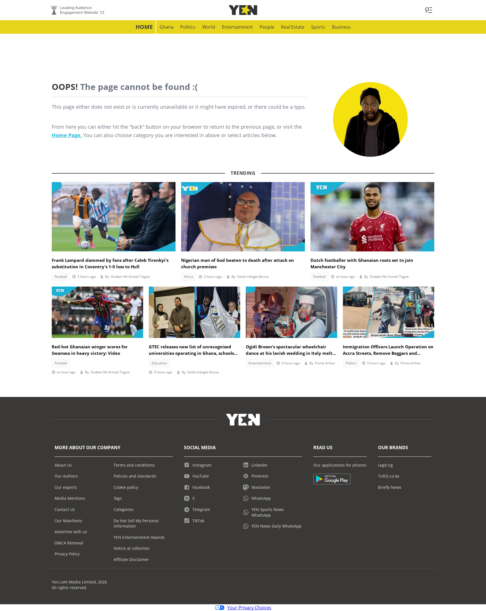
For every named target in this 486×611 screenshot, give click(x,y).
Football (61, 276)
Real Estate (292, 27)
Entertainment (237, 27)
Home (144, 27)
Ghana (166, 27)
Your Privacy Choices (249, 608)
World (208, 27)
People (267, 27)
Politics (187, 27)
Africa (188, 276)
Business (341, 27)
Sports (318, 27)
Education (159, 363)
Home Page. (67, 135)
